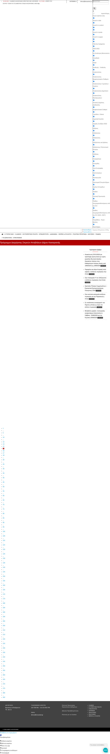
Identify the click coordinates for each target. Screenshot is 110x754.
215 (4, 634)
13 (3, 444)
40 (3, 477)
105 (4, 536)
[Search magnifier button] (94, 8)
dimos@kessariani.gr (86, 1)
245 (4, 661)
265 (4, 679)
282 (4, 697)
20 (3, 459)
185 (4, 607)
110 (4, 540)
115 (4, 545)
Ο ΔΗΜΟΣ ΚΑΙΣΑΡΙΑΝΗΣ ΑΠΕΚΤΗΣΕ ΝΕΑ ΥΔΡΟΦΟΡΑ (20, 1)
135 (4, 563)
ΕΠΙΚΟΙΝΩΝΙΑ (17, 237)
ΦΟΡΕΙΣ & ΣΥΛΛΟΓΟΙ (65, 234)
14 (3, 446)
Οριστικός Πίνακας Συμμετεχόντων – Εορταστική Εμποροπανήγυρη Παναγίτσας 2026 (96, 288)
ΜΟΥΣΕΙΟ (91, 234)
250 (4, 666)
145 (4, 572)
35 (3, 473)
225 (4, 643)
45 (3, 482)
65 (3, 500)
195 (4, 616)
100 (4, 531)
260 (4, 675)
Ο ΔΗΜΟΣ (18, 234)
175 (4, 598)
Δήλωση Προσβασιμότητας (70, 711)
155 (4, 581)
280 (4, 693)
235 (4, 652)
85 (3, 518)
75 (3, 509)
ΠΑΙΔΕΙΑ (98, 234)
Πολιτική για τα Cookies (69, 714)
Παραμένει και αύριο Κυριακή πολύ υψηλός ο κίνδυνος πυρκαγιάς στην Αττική (95, 272)
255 (4, 670)
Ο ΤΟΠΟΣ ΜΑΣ (9, 234)
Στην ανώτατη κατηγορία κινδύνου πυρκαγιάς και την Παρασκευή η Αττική (95, 297)
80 (3, 513)
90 (3, 522)
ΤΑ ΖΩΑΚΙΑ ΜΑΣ (7, 237)
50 (3, 486)
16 (3, 451)
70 (3, 504)
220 (4, 639)
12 (3, 442)
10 (3, 437)
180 (4, 603)
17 (3, 453)
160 (4, 585)
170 (4, 594)
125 (4, 554)
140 (4, 567)
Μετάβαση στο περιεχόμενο (8, 732)
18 (3, 455)
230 (4, 648)
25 (3, 464)
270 (4, 684)
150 (4, 576)
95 (3, 527)
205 (4, 625)
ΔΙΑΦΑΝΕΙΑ (53, 234)
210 (4, 630)
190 (4, 612)
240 (4, 657)
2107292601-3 (73, 1)
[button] (0, 735)
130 (4, 558)
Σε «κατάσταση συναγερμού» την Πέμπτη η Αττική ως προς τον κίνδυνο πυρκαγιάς (95, 305)
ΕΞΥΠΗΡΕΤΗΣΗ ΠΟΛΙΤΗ (30, 234)
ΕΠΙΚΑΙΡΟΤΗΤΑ (44, 234)
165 (4, 589)
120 (4, 549)
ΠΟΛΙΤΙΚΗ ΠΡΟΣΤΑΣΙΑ (80, 234)
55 (3, 491)
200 (4, 621)
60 (3, 495)
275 (4, 688)
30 (3, 468)
